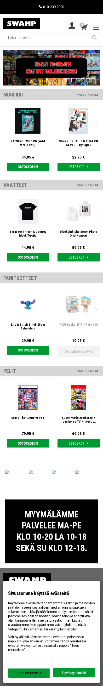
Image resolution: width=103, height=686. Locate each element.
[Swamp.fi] (21, 21)
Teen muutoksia (29, 673)
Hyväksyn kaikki (74, 673)
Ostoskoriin (28, 167)
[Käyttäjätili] (72, 26)
